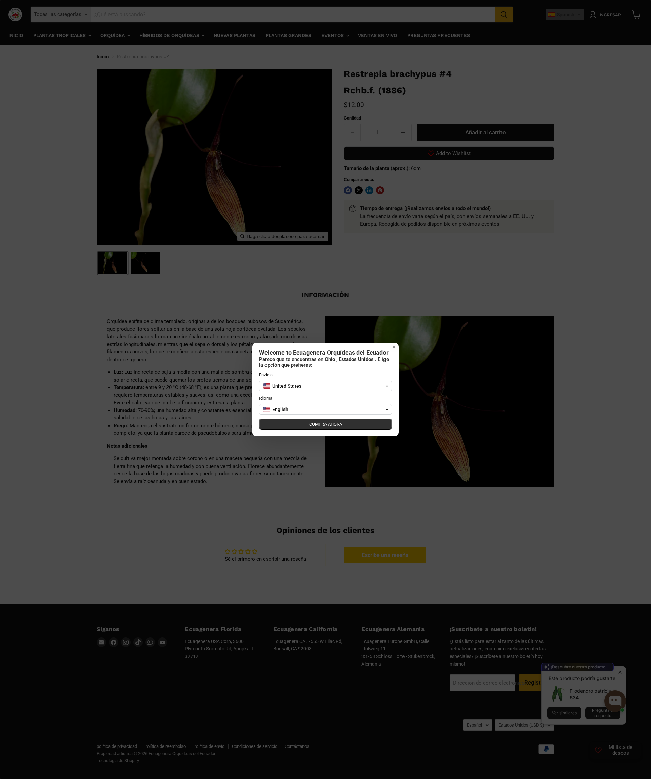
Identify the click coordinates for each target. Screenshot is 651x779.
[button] (325, 386)
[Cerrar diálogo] (394, 347)
